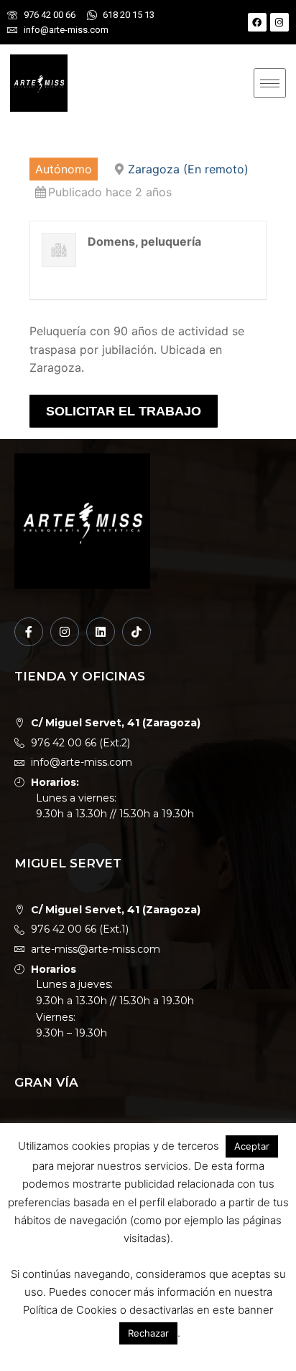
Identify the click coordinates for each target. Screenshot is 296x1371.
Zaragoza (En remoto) (188, 169)
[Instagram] (279, 22)
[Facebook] (257, 22)
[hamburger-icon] (270, 83)
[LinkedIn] (100, 631)
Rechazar (148, 1333)
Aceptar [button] (251, 1146)
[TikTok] (136, 631)
